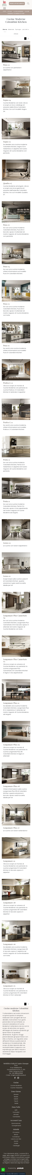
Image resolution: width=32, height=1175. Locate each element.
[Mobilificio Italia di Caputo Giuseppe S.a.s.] (4, 3)
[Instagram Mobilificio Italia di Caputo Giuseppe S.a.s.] (17, 1078)
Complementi (16, 1125)
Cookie (9, 1174)
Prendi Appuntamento (17, 3)
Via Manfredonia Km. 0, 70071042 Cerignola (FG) (16, 1070)
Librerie (16, 1094)
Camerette (16, 1117)
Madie (16, 1097)
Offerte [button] (16, 34)
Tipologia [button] (18, 29)
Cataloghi (16, 1145)
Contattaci (16, 1137)
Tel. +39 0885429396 (16, 1073)
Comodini (16, 1112)
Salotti (16, 1099)
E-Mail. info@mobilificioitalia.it (16, 1075)
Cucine (10, 11)
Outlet (16, 1143)
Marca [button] (5, 29)
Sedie (16, 1103)
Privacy (3, 1174)
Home (4, 11)
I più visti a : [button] (25, 29)
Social (16, 1141)
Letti (16, 1110)
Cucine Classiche (16, 1088)
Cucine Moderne (18, 11)
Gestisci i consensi (19, 1174)
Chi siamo (16, 1132)
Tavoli (16, 1101)
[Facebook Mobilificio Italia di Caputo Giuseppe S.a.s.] (14, 1078)
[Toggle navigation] (4, 8)
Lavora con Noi (16, 1139)
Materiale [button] (11, 29)
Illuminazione (16, 1123)
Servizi (16, 1134)
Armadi (16, 1114)
